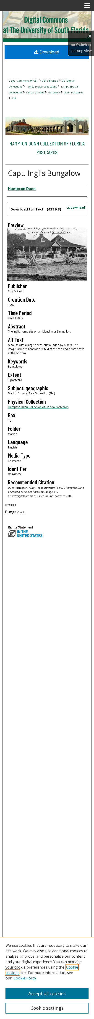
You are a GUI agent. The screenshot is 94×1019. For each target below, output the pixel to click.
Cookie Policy (24, 978)
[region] (47, 978)
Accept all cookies (47, 993)
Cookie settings (47, 1008)
